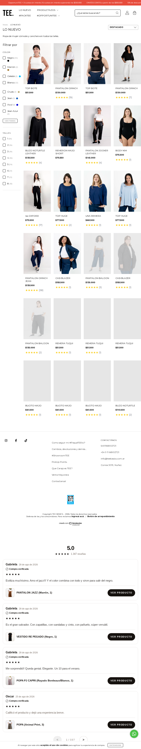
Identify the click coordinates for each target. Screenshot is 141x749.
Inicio (5, 25)
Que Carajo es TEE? (62, 468)
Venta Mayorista (60, 474)
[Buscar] (117, 13)
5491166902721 (108, 445)
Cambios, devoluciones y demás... (69, 449)
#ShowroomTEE (60, 455)
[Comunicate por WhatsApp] (134, 734)
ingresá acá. (77, 516)
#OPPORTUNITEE (47, 15)
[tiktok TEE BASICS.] (26, 440)
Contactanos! (59, 481)
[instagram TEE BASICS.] (6, 440)
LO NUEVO (25, 10)
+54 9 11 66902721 (110, 452)
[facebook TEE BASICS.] (16, 440)
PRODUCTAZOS (46, 10)
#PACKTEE (25, 15)
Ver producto (121, 592)
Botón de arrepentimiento (101, 516)
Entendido (115, 745)
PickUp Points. (59, 462)
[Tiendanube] (70, 525)
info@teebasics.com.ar (113, 458)
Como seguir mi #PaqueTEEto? (68, 442)
